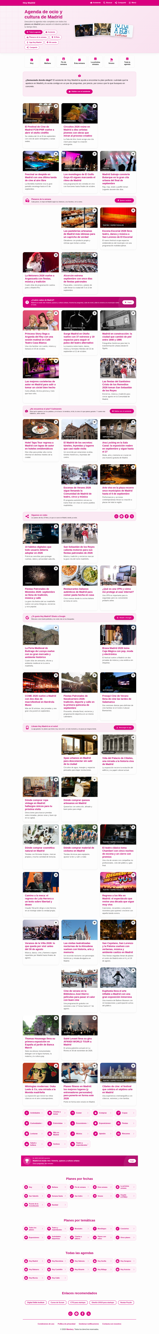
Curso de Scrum (57, 1302)
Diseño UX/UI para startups (103, 1302)
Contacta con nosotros (111, 1324)
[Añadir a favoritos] (56, 106)
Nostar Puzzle (126, 1302)
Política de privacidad (66, 1324)
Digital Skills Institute (35, 1302)
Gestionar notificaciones (89, 1324)
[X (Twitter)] (132, 516)
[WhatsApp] (116, 516)
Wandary (70, 1329)
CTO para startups (77, 1302)
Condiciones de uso (46, 1324)
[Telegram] (122, 516)
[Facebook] (127, 516)
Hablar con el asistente (80, 91)
